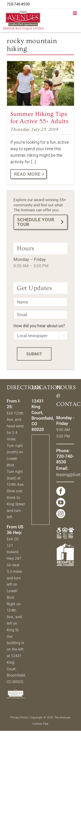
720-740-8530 (18, 4)
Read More (27, 174)
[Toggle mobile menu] (75, 13)
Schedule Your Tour (35, 222)
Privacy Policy (19, 717)
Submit (34, 354)
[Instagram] (60, 513)
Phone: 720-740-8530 (65, 456)
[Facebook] (60, 491)
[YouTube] (60, 502)
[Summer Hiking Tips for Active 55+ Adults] (40, 83)
